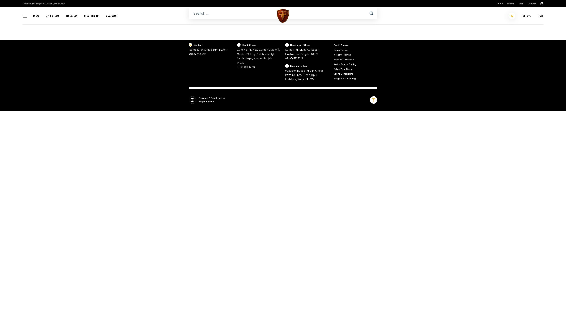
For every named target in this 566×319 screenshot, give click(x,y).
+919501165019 (198, 54)
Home (36, 16)
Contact (532, 3)
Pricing (510, 3)
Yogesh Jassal (206, 101)
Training (111, 16)
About (500, 3)
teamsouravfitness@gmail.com (208, 49)
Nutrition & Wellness (344, 59)
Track (540, 16)
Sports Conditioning (343, 73)
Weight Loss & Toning (345, 78)
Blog (521, 3)
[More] (25, 16)
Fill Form (52, 16)
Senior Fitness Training (345, 64)
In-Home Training (342, 54)
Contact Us (91, 16)
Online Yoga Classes (344, 69)
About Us (71, 16)
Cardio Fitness (341, 45)
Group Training (341, 50)
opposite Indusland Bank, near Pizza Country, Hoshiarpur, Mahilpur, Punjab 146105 (304, 75)
